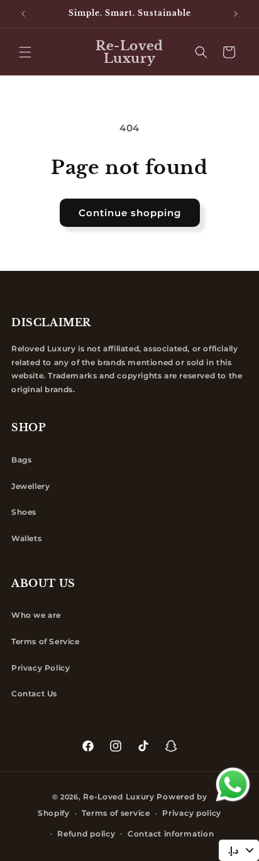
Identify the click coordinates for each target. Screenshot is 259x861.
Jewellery (30, 486)
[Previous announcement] (23, 14)
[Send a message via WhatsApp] (233, 784)
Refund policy (86, 833)
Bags (21, 459)
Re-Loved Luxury (119, 796)
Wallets (26, 538)
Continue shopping (130, 213)
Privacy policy (191, 813)
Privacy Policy (40, 667)
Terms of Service (45, 641)
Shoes (23, 512)
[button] (25, 52)
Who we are (36, 615)
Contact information (171, 833)
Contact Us (34, 693)
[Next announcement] (236, 14)
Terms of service (116, 813)
